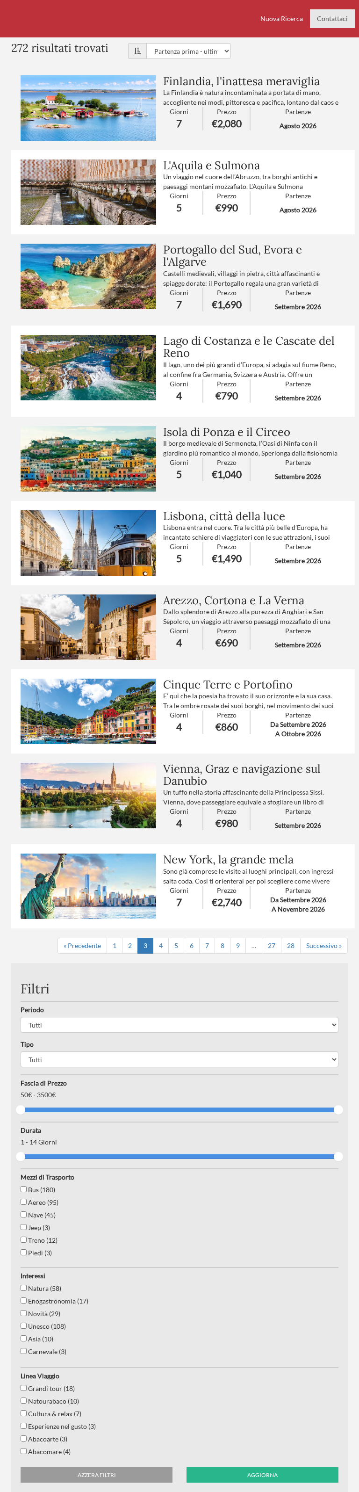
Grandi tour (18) (51, 1388)
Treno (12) (42, 1240)
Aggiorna (262, 1474)
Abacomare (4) (49, 1452)
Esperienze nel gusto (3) (61, 1426)
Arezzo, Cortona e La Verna (233, 600)
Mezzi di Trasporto (47, 1177)
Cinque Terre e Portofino (228, 684)
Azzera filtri (97, 1474)
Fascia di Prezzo (44, 1083)
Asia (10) (40, 1339)
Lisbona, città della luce (224, 516)
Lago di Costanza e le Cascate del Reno (249, 346)
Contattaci (332, 18)
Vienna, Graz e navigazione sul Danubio (242, 774)
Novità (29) (43, 1314)
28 (290, 945)
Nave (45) (41, 1215)
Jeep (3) (38, 1227)
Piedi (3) (39, 1253)
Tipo (27, 1044)
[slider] (20, 1110)
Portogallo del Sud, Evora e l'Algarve (232, 255)
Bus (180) (41, 1190)
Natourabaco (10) (53, 1401)
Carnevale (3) (46, 1351)
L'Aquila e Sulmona (211, 165)
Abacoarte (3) (47, 1439)
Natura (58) (44, 1288)
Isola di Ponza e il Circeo (226, 432)
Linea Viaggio (40, 1376)
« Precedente (82, 945)
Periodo (32, 1010)
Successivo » (324, 945)
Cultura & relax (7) (54, 1414)
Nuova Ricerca (281, 18)
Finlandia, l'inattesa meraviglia (241, 81)
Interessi (33, 1276)
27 (271, 945)
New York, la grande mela (228, 859)
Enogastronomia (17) (57, 1301)
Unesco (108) (46, 1326)
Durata (31, 1130)
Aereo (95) (42, 1202)
